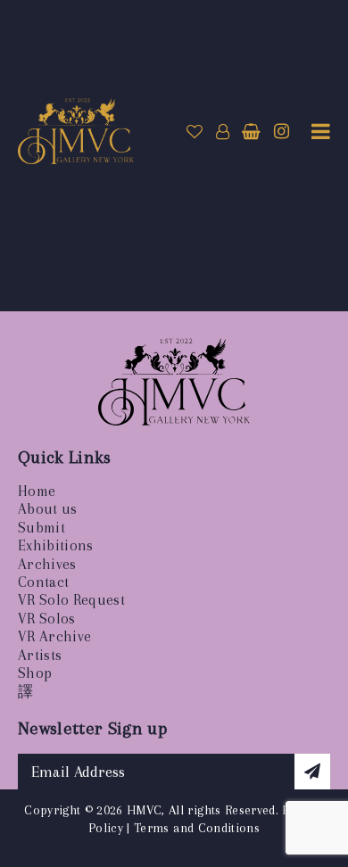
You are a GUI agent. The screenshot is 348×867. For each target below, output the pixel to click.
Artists (40, 655)
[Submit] (312, 771)
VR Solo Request (71, 599)
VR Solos (47, 618)
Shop (35, 673)
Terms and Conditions (197, 828)
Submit (41, 527)
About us (48, 508)
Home (36, 491)
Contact (43, 582)
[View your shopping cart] (251, 132)
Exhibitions (56, 545)
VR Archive (54, 636)
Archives (47, 564)
